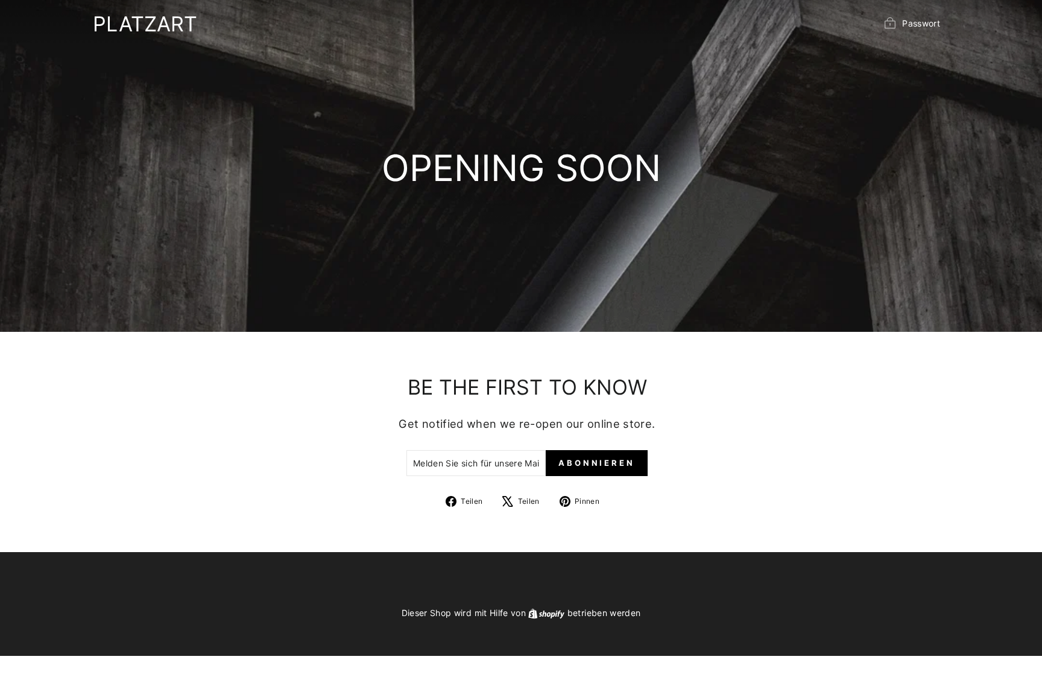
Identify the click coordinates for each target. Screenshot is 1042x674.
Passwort (921, 23)
